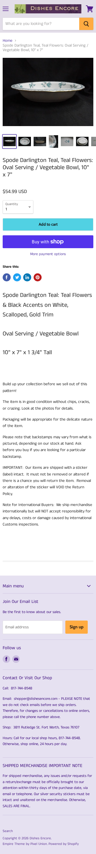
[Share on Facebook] (7, 277)
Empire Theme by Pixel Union (25, 844)
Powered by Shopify (64, 844)
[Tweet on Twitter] (17, 277)
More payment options (48, 254)
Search (8, 831)
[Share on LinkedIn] (27, 277)
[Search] (86, 24)
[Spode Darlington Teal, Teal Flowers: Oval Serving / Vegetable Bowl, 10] (48, 94)
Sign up (76, 626)
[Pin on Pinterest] (38, 277)
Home (8, 40)
